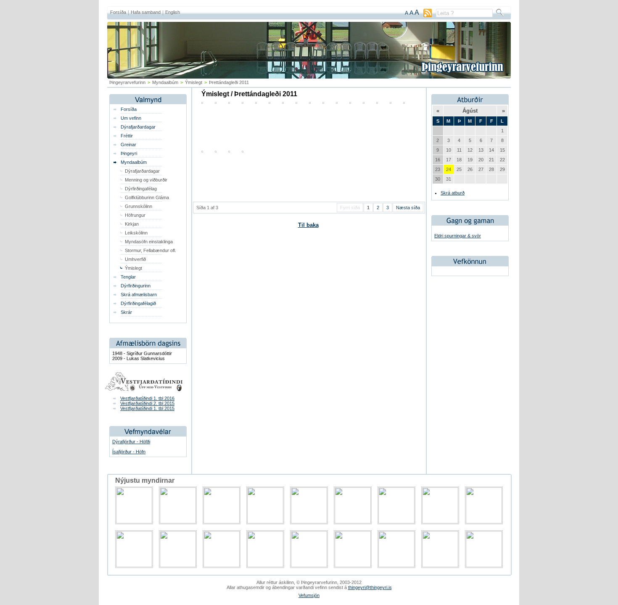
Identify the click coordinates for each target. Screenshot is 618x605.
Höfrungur (135, 215)
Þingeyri (129, 153)
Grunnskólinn (138, 206)
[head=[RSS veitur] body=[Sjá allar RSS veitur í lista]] (427, 15)
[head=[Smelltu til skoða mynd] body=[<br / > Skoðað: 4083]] (242, 150)
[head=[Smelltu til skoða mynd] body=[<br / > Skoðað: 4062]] (337, 102)
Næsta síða (408, 207)
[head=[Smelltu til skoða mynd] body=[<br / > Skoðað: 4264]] (269, 102)
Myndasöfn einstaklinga (149, 241)
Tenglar (128, 276)
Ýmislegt (193, 82)
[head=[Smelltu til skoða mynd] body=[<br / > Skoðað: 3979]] (390, 102)
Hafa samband (146, 12)
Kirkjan (132, 223)
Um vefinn (131, 118)
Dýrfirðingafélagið (138, 303)
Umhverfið (135, 259)
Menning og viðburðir (146, 179)
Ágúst (470, 111)
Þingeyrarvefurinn (127, 82)
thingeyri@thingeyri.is (370, 587)
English (172, 12)
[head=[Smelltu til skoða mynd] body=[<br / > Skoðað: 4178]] (202, 150)
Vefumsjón (309, 595)
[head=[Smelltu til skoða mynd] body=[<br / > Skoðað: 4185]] (283, 102)
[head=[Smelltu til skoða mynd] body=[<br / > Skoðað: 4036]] (216, 150)
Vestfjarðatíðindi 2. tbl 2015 (147, 403)
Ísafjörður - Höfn (128, 451)
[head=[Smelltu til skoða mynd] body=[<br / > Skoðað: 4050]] (323, 102)
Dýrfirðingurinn (136, 285)
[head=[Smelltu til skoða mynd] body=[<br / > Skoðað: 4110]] (229, 102)
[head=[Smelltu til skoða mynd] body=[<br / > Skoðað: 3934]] (377, 102)
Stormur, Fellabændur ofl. (150, 250)
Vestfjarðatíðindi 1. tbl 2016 (147, 398)
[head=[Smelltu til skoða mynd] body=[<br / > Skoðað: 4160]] (256, 102)
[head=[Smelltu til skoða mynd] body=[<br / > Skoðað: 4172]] (404, 102)
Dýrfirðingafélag (141, 188)
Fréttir (127, 135)
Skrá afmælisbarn (139, 294)
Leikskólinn (136, 232)
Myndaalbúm (134, 162)
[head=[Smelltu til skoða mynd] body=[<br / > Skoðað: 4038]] (363, 102)
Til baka (308, 225)
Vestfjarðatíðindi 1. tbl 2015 (147, 408)
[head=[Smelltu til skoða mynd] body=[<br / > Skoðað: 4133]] (310, 102)
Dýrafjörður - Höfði (131, 441)
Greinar (128, 144)
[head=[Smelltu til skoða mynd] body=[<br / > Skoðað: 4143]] (242, 102)
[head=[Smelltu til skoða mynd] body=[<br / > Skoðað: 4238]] (202, 102)
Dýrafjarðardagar (138, 126)
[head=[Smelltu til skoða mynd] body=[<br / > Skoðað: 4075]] (296, 102)
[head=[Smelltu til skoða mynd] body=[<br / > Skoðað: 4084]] (350, 102)
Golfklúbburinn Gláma (147, 197)
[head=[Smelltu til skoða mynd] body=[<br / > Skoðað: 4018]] (229, 150)
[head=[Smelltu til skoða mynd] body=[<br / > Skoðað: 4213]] (216, 102)
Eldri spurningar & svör (457, 235)
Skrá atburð (453, 192)
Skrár (126, 312)
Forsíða (118, 12)
